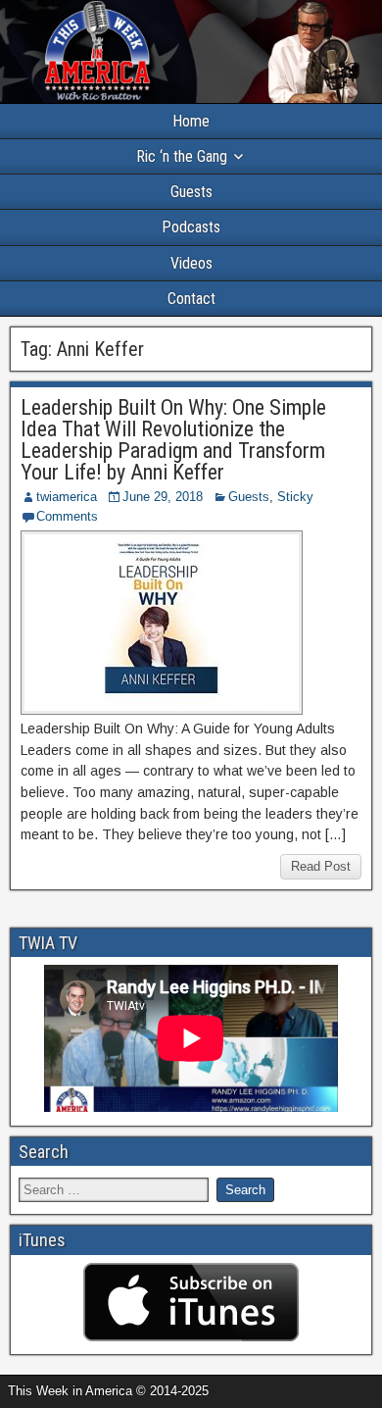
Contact (191, 298)
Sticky (295, 496)
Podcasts (191, 227)
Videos (191, 263)
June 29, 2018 (162, 496)
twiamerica (66, 496)
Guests (191, 191)
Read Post (321, 866)
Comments (67, 516)
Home (191, 121)
